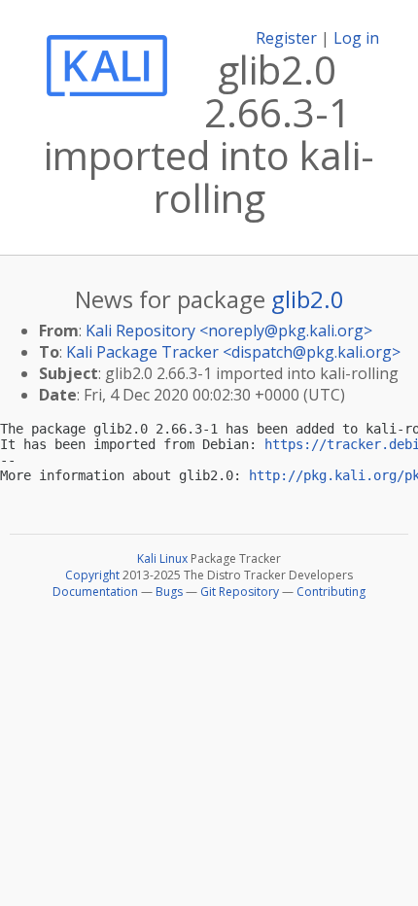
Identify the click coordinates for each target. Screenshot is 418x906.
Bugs (169, 591)
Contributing (331, 591)
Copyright (92, 575)
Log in (356, 38)
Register (286, 38)
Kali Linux (162, 558)
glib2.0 (307, 299)
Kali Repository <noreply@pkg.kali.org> (229, 330)
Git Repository (239, 591)
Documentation (95, 591)
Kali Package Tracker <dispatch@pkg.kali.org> (233, 352)
